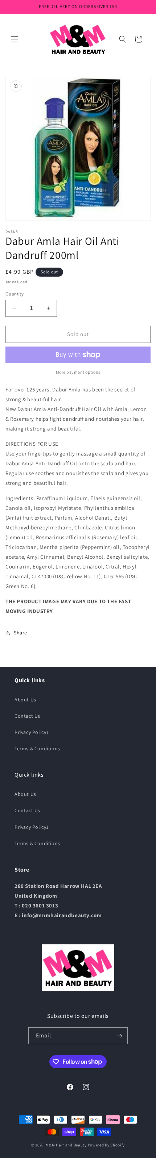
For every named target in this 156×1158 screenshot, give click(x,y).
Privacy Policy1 (32, 732)
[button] (14, 39)
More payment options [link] (78, 372)
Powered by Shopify (106, 1144)
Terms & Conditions (37, 748)
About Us (25, 699)
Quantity (14, 294)
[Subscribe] (119, 1035)
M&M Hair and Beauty (66, 1144)
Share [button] (20, 632)
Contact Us (27, 716)
